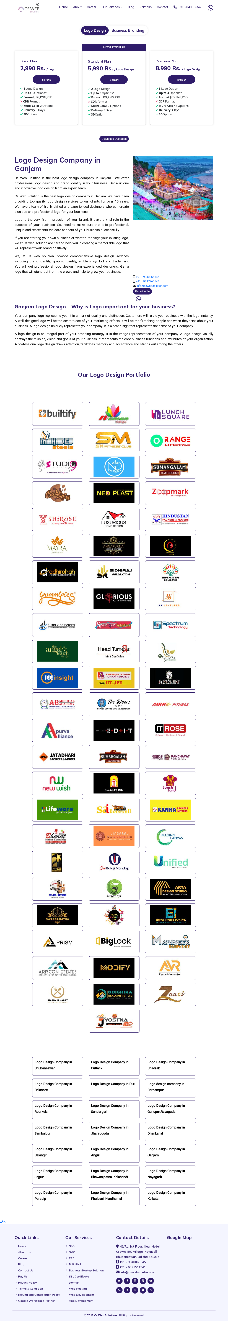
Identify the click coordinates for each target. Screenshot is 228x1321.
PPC (71, 1258)
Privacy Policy (27, 1282)
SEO (72, 1246)
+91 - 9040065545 (147, 277)
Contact (162, 7)
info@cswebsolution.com (152, 286)
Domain (74, 1282)
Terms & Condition (30, 1288)
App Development (81, 1300)
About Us (24, 1252)
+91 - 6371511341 (133, 1267)
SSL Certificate (79, 1276)
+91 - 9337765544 (147, 281)
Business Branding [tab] (128, 30)
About (77, 7)
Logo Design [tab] (95, 30)
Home (63, 7)
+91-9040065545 (189, 7)
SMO (72, 1252)
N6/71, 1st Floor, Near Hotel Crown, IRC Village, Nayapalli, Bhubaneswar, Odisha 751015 (138, 1252)
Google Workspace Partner (36, 1300)
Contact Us (25, 1270)
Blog (131, 7)
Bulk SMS (75, 1264)
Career (91, 7)
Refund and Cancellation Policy (39, 1294)
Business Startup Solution (86, 1270)
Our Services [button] (111, 7)
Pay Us (22, 1276)
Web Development (81, 1294)
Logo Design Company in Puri (113, 1084)
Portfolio (145, 7)
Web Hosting (78, 1288)
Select (46, 79)
